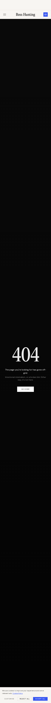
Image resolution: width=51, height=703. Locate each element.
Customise (9, 699)
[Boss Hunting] (25, 14)
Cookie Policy (18, 693)
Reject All (25, 699)
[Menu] (4, 14)
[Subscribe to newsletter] (45, 14)
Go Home (25, 389)
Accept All (40, 699)
